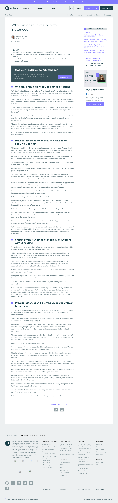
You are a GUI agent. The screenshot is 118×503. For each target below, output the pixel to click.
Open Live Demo (83, 457)
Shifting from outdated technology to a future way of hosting (94, 46)
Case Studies (64, 472)
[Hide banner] (116, 2)
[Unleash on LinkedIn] (13, 483)
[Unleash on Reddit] (7, 488)
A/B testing (46, 465)
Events (70, 15)
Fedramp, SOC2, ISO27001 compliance (49, 453)
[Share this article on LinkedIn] (56, 411)
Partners (99, 454)
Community (64, 470)
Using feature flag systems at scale (66, 449)
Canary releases (47, 467)
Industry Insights (93, 15)
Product (26, 8)
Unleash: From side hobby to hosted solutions (94, 36)
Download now (65, 77)
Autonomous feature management (85, 453)
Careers (99, 447)
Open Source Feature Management (85, 465)
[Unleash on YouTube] (31, 483)
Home (8, 435)
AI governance (46, 444)
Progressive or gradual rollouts (49, 457)
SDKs (62, 465)
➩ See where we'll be (78, 2)
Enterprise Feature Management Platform (86, 445)
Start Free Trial (91, 8)
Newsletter (64, 475)
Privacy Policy (46, 489)
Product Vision (83, 468)
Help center (100, 462)
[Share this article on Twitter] (62, 411)
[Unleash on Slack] (25, 483)
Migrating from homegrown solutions (67, 453)
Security (63, 489)
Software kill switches (49, 447)
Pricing (52, 8)
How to (80, 15)
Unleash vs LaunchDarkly (83, 460)
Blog (15, 435)
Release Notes (83, 471)
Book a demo (106, 8)
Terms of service (84, 489)
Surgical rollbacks (48, 449)
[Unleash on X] (19, 483)
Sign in (79, 8)
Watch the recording (95, 104)
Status (98, 465)
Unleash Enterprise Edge (84, 449)
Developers (39, 8)
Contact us (100, 449)
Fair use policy (101, 452)
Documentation (65, 462)
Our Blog (8, 15)
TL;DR (87, 32)
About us (99, 444)
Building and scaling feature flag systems (67, 445)
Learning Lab (82, 473)
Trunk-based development (46, 461)
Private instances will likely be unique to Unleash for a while (94, 51)
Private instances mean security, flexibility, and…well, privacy (95, 40)
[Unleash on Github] (7, 483)
